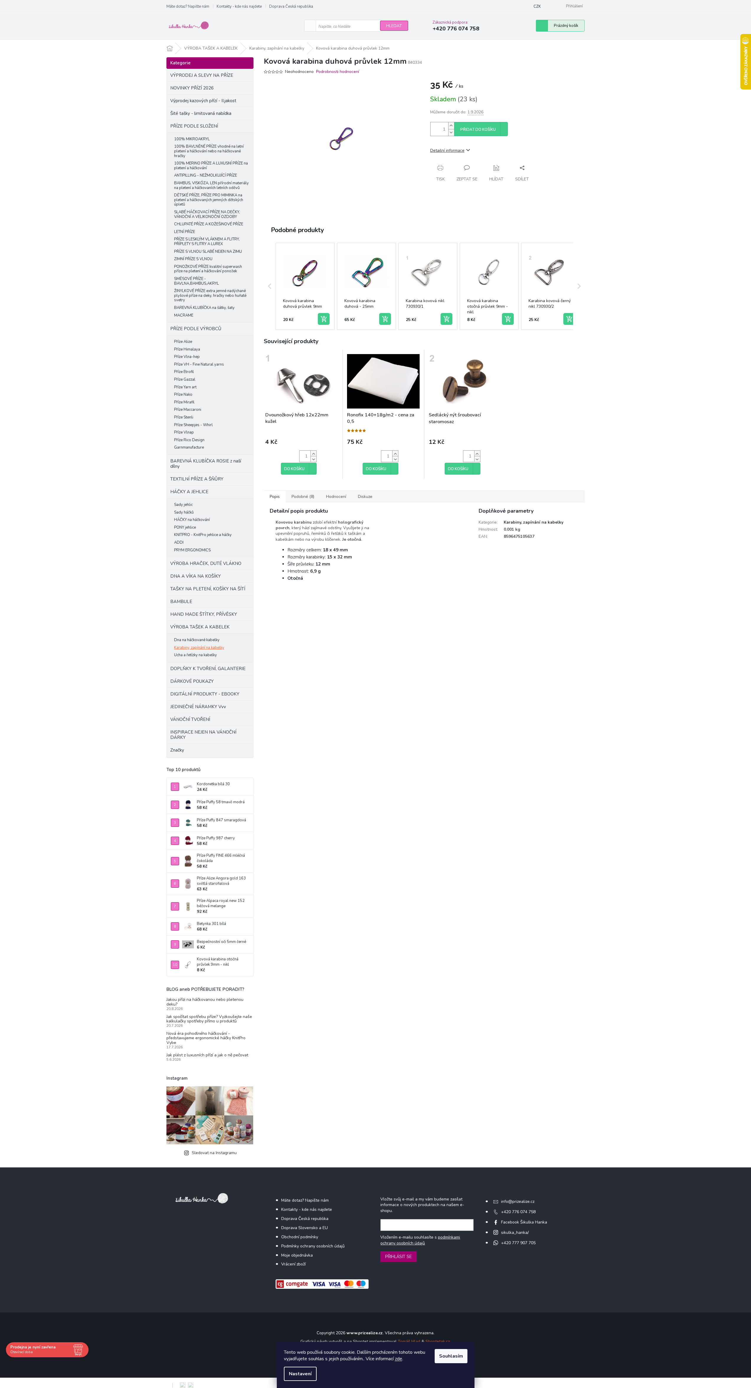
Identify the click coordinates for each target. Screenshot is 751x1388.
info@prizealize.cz (517, 1201)
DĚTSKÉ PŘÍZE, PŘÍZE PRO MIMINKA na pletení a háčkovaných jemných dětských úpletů (208, 200)
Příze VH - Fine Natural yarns (199, 364)
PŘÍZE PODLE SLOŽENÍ (194, 126)
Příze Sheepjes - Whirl (193, 425)
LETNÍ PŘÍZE (184, 231)
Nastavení (300, 1374)
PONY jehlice (185, 527)
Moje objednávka (297, 1255)
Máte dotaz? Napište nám (187, 6)
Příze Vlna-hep (187, 356)
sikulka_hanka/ (515, 1232)
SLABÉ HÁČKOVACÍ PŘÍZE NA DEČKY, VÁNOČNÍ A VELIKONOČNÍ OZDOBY (207, 214)
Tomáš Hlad (409, 1341)
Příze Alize (183, 341)
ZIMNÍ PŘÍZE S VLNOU (193, 259)
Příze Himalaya (187, 349)
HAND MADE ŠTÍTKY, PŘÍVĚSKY (203, 614)
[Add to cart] (324, 319)
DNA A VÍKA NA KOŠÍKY (195, 576)
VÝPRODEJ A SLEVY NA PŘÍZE (201, 75)
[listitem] (305, 286)
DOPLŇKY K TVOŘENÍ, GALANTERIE (208, 669)
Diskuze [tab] (365, 496)
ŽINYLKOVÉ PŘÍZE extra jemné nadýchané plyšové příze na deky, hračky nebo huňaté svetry (210, 295)
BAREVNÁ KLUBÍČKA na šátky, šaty (204, 307)
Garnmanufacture (189, 447)
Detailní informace (447, 150)
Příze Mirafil (184, 402)
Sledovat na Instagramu (214, 1153)
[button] (270, 286)
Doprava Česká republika (291, 6)
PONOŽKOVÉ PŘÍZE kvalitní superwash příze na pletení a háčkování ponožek (208, 269)
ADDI (179, 542)
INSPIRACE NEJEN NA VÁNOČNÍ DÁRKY (203, 734)
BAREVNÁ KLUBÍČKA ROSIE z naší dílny (205, 463)
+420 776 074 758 (518, 1212)
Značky (177, 750)
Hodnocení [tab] (336, 496)
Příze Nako (183, 394)
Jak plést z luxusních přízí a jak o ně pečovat (207, 1055)
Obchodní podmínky (299, 1237)
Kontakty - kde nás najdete (239, 6)
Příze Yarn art (185, 387)
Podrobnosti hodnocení (337, 71)
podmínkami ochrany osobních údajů (420, 1240)
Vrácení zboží (293, 1264)
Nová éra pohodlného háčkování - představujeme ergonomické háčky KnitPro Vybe (206, 1038)
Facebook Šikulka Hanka (524, 1222)
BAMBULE (181, 602)
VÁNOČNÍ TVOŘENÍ (190, 719)
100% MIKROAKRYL (192, 139)
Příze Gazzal (184, 379)
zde (398, 1359)
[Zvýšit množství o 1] (451, 125)
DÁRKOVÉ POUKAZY (192, 681)
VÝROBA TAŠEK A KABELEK (200, 627)
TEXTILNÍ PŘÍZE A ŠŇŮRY (196, 479)
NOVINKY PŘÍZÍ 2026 (192, 88)
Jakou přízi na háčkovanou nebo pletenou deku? (204, 1001)
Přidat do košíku (478, 129)
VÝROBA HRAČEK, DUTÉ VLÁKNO (205, 563)
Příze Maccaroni (187, 409)
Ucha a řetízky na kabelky (195, 655)
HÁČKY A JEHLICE (189, 492)
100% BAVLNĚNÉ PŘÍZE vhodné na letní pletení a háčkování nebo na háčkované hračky (209, 151)
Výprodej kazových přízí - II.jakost (203, 101)
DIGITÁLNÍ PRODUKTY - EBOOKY (204, 694)
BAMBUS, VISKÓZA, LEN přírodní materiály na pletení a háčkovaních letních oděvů (211, 185)
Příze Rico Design (189, 440)
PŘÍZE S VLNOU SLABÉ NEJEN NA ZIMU (208, 251)
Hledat (394, 26)
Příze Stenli (183, 417)
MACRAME (183, 315)
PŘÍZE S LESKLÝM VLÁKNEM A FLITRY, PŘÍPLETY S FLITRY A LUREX (207, 242)
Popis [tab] (275, 496)
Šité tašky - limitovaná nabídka (200, 113)
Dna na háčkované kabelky (197, 640)
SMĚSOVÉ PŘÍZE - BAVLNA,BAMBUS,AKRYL (196, 281)
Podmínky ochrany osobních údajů (313, 1246)
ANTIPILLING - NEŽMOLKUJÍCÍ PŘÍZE (205, 175)
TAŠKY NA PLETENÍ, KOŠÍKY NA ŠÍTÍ (207, 589)
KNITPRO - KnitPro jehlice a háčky (203, 534)
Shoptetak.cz (438, 1341)
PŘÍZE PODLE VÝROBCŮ (195, 329)
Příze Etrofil (184, 371)
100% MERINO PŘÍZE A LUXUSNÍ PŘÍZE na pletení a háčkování (211, 166)
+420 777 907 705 (518, 1243)
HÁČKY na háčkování (192, 519)
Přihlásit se (398, 1256)
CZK (537, 6)
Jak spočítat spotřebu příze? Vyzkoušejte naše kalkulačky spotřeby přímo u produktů (209, 1019)
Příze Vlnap (184, 432)
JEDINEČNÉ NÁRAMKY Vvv (198, 707)
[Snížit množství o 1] (451, 132)
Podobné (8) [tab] (303, 496)
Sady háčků (184, 512)
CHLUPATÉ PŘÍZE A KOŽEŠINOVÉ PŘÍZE (208, 224)
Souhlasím (451, 1356)
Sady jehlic (183, 504)
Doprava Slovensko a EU (304, 1228)
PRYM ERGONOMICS (192, 550)
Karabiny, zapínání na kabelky (199, 647)
